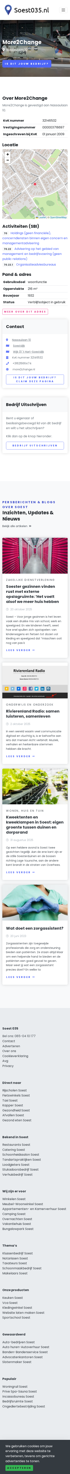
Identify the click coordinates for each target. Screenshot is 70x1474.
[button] (35, 184)
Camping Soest (14, 1214)
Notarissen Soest (15, 1258)
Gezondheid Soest (16, 1110)
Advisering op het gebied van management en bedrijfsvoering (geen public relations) (32, 254)
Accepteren (19, 1468)
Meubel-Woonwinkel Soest (22, 1204)
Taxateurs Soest (14, 1263)
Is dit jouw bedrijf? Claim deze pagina (34, 379)
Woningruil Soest (15, 1386)
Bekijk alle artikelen (14, 526)
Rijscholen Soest (14, 1090)
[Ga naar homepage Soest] (25, 10)
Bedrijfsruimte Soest (17, 1401)
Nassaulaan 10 (16, 50)
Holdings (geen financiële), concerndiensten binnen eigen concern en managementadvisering (34, 238)
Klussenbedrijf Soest (17, 1253)
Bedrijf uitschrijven (35, 445)
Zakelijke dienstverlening (30, 580)
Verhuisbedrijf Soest (17, 1174)
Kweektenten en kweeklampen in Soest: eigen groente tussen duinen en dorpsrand (35, 824)
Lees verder (18, 650)
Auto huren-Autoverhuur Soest (25, 1347)
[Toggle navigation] (63, 10)
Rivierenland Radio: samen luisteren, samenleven (33, 713)
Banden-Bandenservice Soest (25, 1352)
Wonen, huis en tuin (25, 811)
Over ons (9, 1051)
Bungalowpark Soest (18, 1229)
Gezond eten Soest (17, 1120)
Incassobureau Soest (18, 1396)
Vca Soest (10, 1303)
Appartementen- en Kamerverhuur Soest (34, 1209)
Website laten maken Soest (23, 1312)
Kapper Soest (12, 1105)
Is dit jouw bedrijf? (27, 63)
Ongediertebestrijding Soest (23, 1406)
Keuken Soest (12, 1298)
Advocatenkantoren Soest (22, 1357)
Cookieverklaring (15, 1056)
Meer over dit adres (25, 311)
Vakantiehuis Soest (16, 1224)
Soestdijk (19, 346)
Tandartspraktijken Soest (21, 1159)
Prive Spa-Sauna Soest (19, 1391)
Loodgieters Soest (16, 1164)
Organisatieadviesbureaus (36, 264)
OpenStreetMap (58, 217)
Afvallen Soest (13, 1115)
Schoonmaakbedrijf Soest (22, 1268)
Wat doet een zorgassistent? (34, 928)
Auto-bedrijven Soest (18, 1342)
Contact (8, 1041)
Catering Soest (13, 1150)
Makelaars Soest (15, 1273)
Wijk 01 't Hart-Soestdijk (28, 352)
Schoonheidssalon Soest (20, 1154)
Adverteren (11, 1046)
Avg (5, 1061)
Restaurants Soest (16, 1144)
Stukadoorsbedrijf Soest (20, 1169)
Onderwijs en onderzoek (30, 705)
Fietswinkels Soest (16, 1095)
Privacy (8, 1066)
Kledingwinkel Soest (17, 1307)
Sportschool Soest (16, 1317)
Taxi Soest (10, 1100)
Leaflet (42, 217)
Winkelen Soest (14, 1199)
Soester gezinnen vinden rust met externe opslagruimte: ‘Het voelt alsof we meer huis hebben (32, 594)
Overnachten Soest (17, 1219)
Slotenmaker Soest (17, 1362)
